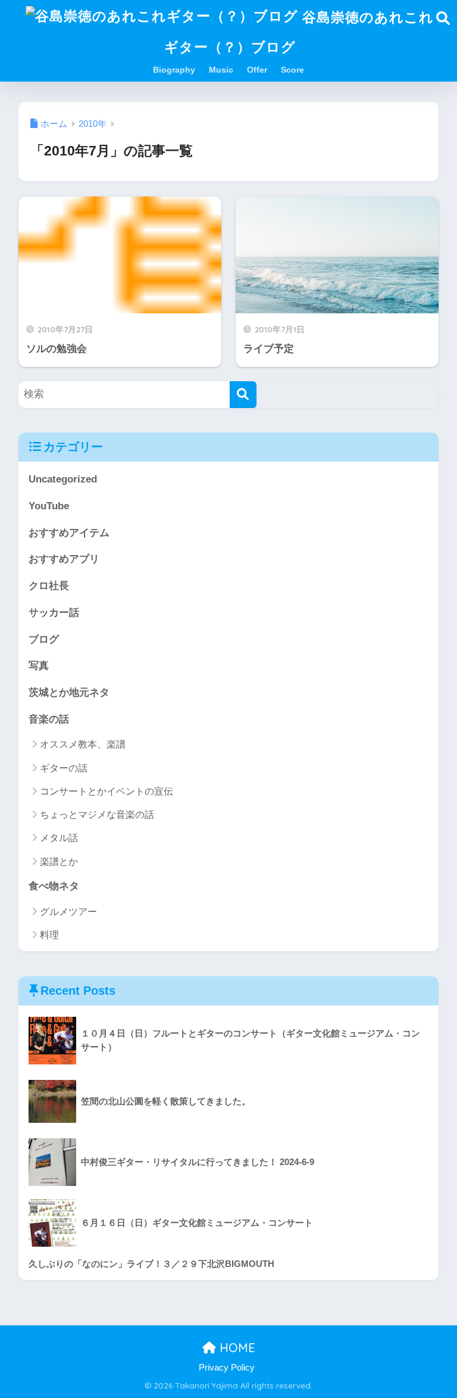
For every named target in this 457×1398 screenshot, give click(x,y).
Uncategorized (63, 479)
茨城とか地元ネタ (69, 692)
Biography (174, 69)
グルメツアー (68, 912)
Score (292, 69)
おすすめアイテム (69, 532)
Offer (257, 69)
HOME (235, 1347)
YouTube (49, 506)
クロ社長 (49, 585)
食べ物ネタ (54, 886)
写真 (39, 665)
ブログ (44, 639)
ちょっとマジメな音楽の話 (97, 814)
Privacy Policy (227, 1367)
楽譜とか (59, 862)
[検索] (243, 394)
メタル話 (59, 838)
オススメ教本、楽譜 (83, 744)
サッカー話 (54, 612)
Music (221, 69)
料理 (49, 935)
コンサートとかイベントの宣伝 (106, 791)
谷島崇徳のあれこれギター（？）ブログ (299, 31)
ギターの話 (63, 768)
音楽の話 (49, 719)
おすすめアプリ (64, 559)
